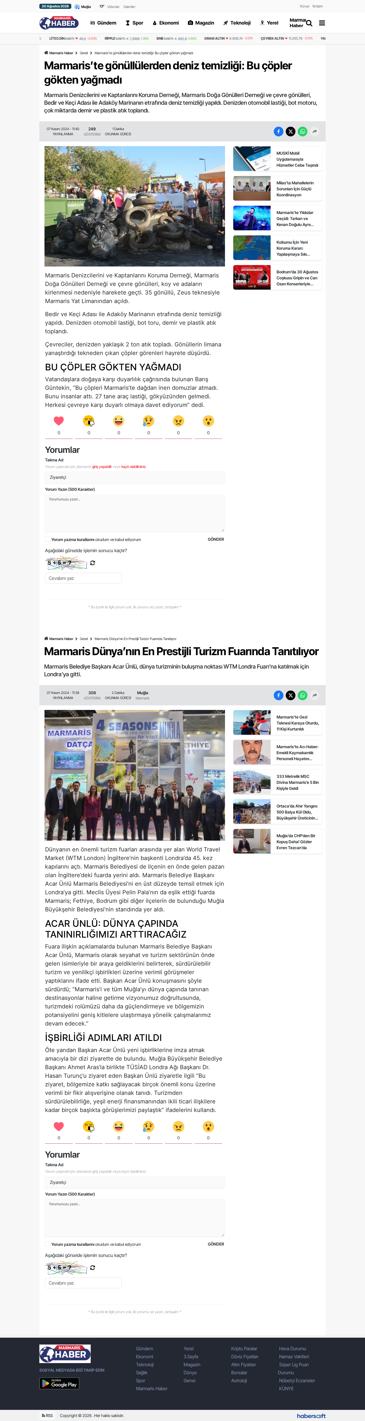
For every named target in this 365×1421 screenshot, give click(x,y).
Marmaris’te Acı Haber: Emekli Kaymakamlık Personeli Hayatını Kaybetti (298, 753)
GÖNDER (216, 539)
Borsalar (239, 1372)
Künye (305, 6)
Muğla (142, 692)
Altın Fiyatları (243, 1364)
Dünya (190, 1372)
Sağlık (141, 1372)
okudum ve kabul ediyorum (96, 539)
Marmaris (142, 698)
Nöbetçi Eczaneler (297, 1380)
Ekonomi (144, 1356)
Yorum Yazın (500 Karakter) (70, 489)
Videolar (113, 7)
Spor (140, 1380)
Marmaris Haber (61, 53)
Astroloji (239, 1380)
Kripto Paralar (244, 1348)
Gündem (144, 1348)
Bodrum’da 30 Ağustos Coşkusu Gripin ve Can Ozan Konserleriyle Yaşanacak (297, 278)
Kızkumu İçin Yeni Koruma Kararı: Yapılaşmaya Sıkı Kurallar (292, 248)
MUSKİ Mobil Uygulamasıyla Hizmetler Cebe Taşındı (297, 159)
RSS (49, 1415)
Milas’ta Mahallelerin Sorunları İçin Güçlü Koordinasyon (295, 188)
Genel (84, 53)
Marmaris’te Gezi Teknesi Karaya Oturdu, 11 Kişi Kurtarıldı (298, 722)
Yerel (189, 1348)
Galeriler (129, 7)
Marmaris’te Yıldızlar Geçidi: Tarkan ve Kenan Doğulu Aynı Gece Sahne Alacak (295, 218)
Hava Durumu (292, 1348)
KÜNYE (286, 1388)
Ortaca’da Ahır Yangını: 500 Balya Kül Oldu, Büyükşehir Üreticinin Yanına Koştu (297, 812)
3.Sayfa (191, 1356)
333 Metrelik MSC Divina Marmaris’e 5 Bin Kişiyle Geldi (298, 782)
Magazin (192, 1364)
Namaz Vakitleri (294, 1356)
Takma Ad (54, 459)
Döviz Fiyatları (244, 1356)
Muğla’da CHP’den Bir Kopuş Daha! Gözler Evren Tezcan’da (296, 841)
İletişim (318, 6)
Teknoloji (145, 1364)
